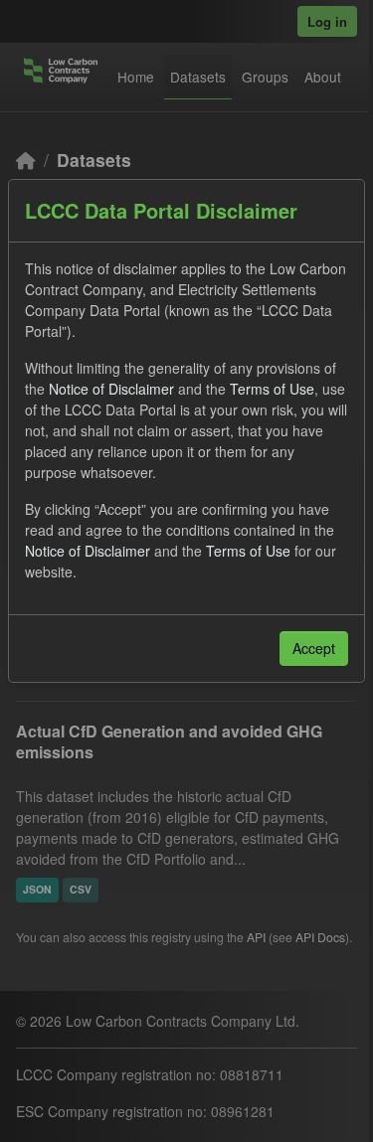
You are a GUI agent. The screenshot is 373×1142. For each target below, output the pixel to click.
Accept (313, 648)
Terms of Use (272, 389)
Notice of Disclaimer (111, 389)
